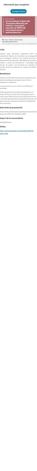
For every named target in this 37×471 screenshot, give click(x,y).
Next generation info (9, 41)
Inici (6, 39)
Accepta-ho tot (18, 11)
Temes (11, 39)
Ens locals (18, 39)
